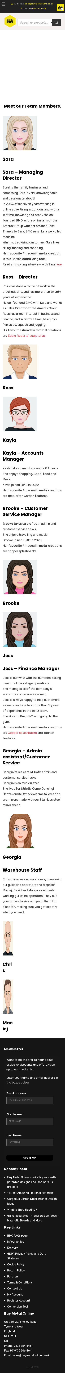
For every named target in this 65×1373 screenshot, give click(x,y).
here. (58, 264)
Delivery (12, 1247)
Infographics (15, 1241)
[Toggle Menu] (3, 4)
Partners (13, 1276)
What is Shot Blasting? (22, 1209)
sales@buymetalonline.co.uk (39, 4)
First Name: (14, 1114)
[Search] (56, 22)
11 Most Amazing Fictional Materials (30, 1192)
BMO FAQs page (17, 1235)
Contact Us (14, 1288)
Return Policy (16, 1270)
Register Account (18, 1300)
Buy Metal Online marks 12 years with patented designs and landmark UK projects (31, 1182)
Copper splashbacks (22, 733)
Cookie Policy (15, 1264)
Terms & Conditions (20, 1282)
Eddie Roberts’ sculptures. (26, 336)
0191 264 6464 (38, 8)
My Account (15, 1294)
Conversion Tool (17, 1306)
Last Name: (14, 1135)
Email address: (16, 1093)
